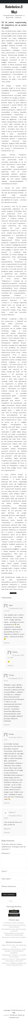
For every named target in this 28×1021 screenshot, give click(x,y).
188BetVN (7, 829)
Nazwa (4, 871)
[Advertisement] (14, 987)
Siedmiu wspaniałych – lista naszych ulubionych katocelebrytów (15, 951)
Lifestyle (6, 1015)
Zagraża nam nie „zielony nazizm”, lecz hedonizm (14, 937)
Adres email (6, 879)
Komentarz (5, 853)
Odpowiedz (7, 642)
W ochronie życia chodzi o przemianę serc (14, 923)
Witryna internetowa (8, 886)
